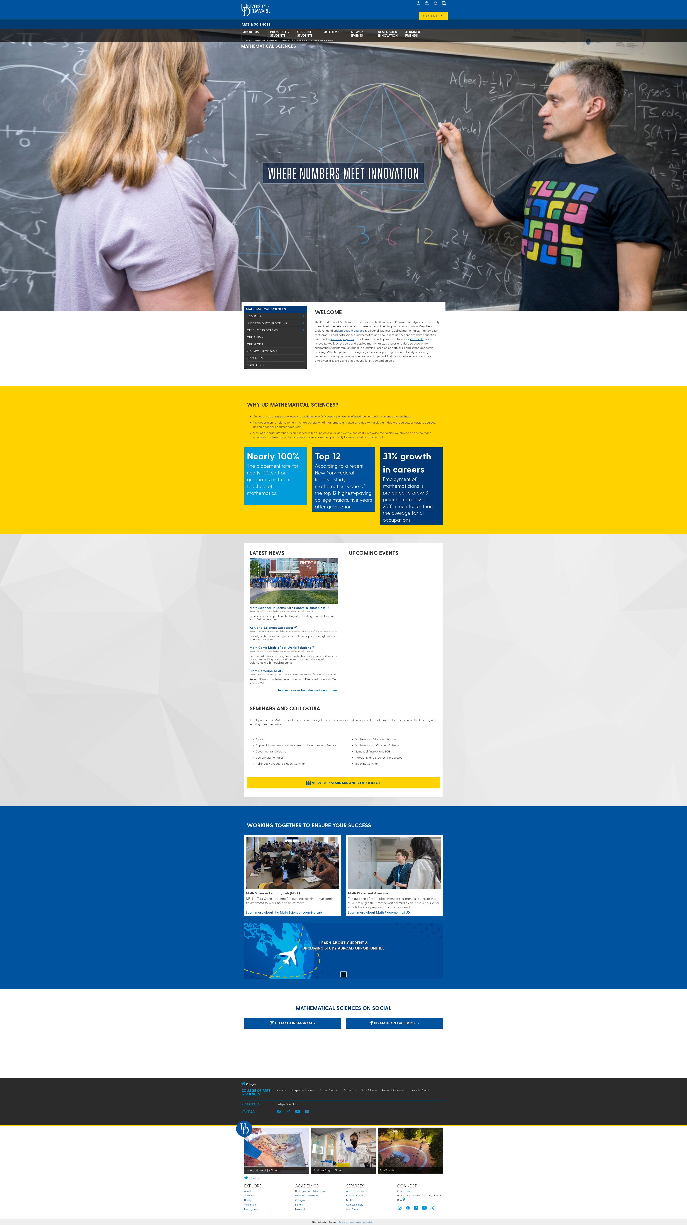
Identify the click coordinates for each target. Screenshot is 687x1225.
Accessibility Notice (357, 1190)
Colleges (300, 1200)
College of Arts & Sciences (265, 40)
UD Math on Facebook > (396, 1023)
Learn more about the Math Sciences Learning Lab (284, 912)
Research (300, 1209)
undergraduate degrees (349, 330)
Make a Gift (256, 365)
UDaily (247, 1200)
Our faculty (417, 339)
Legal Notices (355, 1222)
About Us (251, 32)
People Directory (355, 1195)
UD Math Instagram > (294, 1023)
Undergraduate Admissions (310, 1190)
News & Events (357, 33)
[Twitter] (432, 1208)
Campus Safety (354, 1204)
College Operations (287, 1104)
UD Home (246, 40)
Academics (333, 32)
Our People (255, 344)
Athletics (249, 1195)
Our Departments (302, 40)
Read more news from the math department (308, 690)
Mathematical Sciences (324, 40)
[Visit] (418, 3)
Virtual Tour (250, 1204)
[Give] (435, 3)
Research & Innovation (388, 33)
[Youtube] (424, 1208)
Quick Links (430, 15)
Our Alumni (255, 337)
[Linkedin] (416, 1208)
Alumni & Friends (412, 33)
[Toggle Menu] (303, 316)
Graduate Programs (262, 330)
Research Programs (262, 351)
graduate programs (341, 339)
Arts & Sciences (256, 24)
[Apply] (426, 3)
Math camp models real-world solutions (280, 647)
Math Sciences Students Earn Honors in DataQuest (288, 607)
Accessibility (368, 1222)
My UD (350, 1200)
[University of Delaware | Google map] (404, 1199)
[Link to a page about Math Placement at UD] (394, 863)
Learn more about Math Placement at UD (379, 912)
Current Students (304, 33)
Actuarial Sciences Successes (272, 627)
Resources (255, 358)
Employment (251, 1209)
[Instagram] (399, 1208)
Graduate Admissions (307, 1195)
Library (299, 1204)
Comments (343, 1222)
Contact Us (403, 1190)
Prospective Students (280, 33)
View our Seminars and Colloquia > (346, 783)
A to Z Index (352, 1209)
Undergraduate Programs (267, 323)
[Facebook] (407, 1208)
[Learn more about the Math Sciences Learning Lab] (292, 863)
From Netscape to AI (265, 671)
